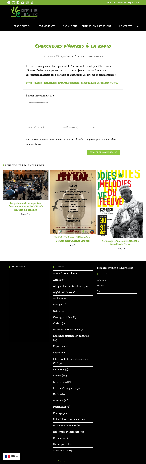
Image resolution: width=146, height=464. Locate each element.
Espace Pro (133, 2)
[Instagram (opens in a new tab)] (13, 2)
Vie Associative (61, 450)
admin (50, 56)
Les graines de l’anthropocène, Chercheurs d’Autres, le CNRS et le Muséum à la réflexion (25, 206)
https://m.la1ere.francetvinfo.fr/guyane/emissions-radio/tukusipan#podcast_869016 (72, 82)
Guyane (57, 375)
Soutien (122, 2)
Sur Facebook (18, 266)
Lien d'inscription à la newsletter (115, 267)
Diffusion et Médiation (65, 329)
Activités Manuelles (64, 273)
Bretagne (58, 304)
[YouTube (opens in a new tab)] (22, 2)
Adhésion (111, 2)
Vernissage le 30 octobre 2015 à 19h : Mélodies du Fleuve (120, 243)
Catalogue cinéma (63, 317)
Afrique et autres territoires (68, 286)
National (58, 394)
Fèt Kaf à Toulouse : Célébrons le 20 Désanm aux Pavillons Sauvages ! (72, 239)
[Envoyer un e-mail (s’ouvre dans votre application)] (27, 2)
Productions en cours (64, 425)
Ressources (59, 437)
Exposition (59, 346)
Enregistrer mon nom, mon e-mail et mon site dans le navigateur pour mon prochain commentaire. (71, 141)
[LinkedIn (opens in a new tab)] (18, 2)
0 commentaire (96, 56)
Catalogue (58, 310)
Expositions (59, 352)
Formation (59, 369)
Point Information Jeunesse (68, 419)
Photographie (60, 413)
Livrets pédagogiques (64, 388)
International (60, 381)
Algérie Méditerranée (64, 292)
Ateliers (57, 298)
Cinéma (57, 323)
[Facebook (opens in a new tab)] (9, 2)
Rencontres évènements (66, 431)
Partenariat (59, 406)
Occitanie (58, 400)
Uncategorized (61, 444)
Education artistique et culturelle (71, 335)
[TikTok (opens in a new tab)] (32, 2)
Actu (80, 56)
